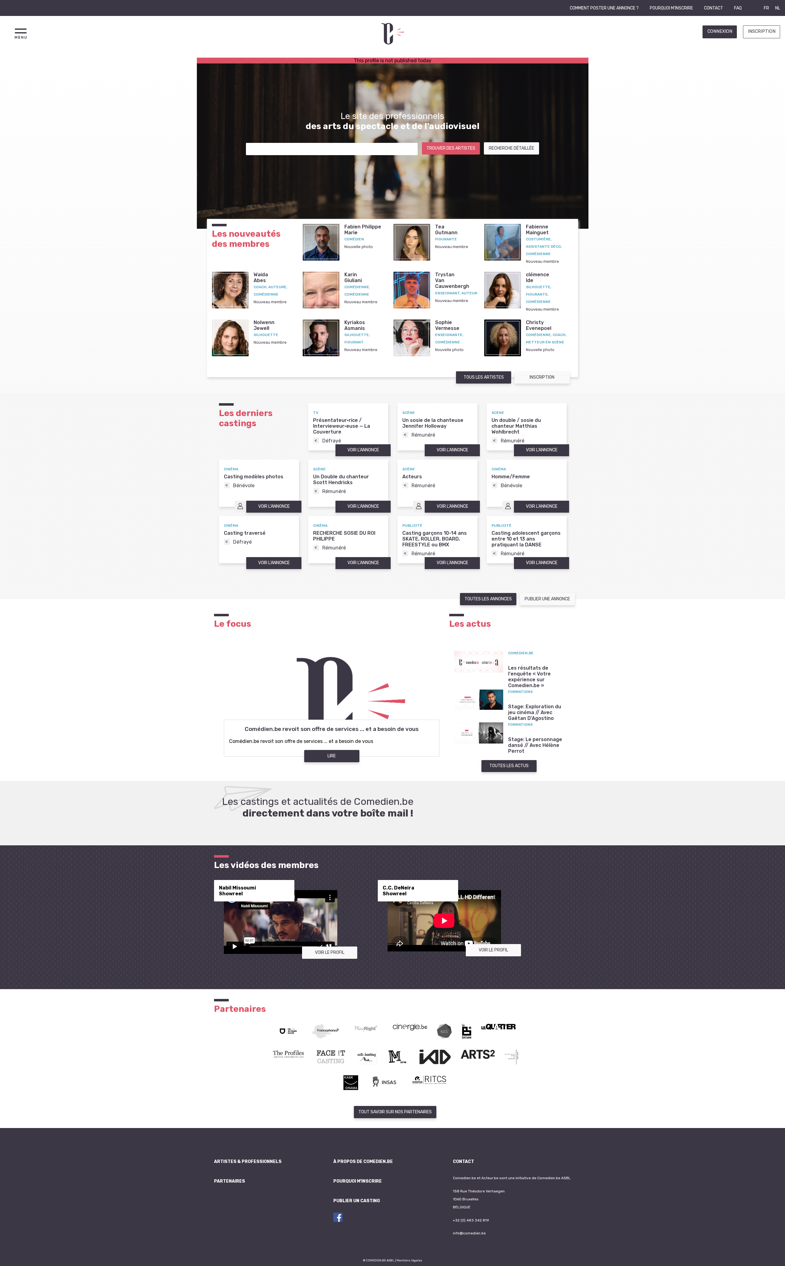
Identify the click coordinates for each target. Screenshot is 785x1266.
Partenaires (229, 1181)
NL (777, 8)
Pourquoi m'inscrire (671, 8)
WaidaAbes (261, 277)
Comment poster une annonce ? (604, 8)
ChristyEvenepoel (538, 325)
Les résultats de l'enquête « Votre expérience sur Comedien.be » (529, 676)
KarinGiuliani (353, 277)
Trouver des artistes (451, 148)
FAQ (738, 8)
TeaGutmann (446, 229)
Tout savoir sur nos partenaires (395, 1112)
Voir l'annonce (363, 450)
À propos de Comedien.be (363, 1161)
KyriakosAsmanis (354, 325)
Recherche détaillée (511, 148)
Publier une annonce (547, 599)
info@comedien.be (469, 1233)
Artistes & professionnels (247, 1161)
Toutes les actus (509, 765)
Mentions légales (409, 1260)
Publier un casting (356, 1200)
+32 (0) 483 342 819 (471, 1220)
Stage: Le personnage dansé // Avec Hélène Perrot (535, 745)
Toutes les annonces (488, 599)
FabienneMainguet (537, 229)
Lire (331, 756)
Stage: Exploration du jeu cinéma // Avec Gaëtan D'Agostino (534, 712)
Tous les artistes (484, 377)
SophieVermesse (447, 325)
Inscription (761, 31)
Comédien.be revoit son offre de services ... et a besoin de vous (332, 729)
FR (766, 8)
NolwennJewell (264, 325)
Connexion (719, 31)
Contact (713, 8)
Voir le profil (329, 952)
